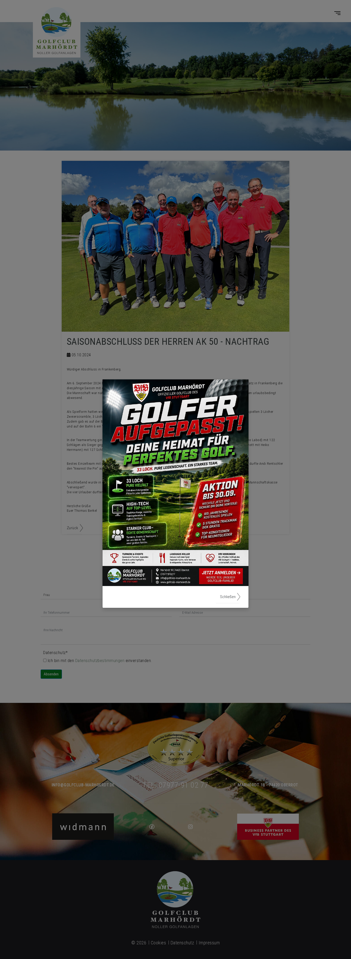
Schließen (228, 596)
